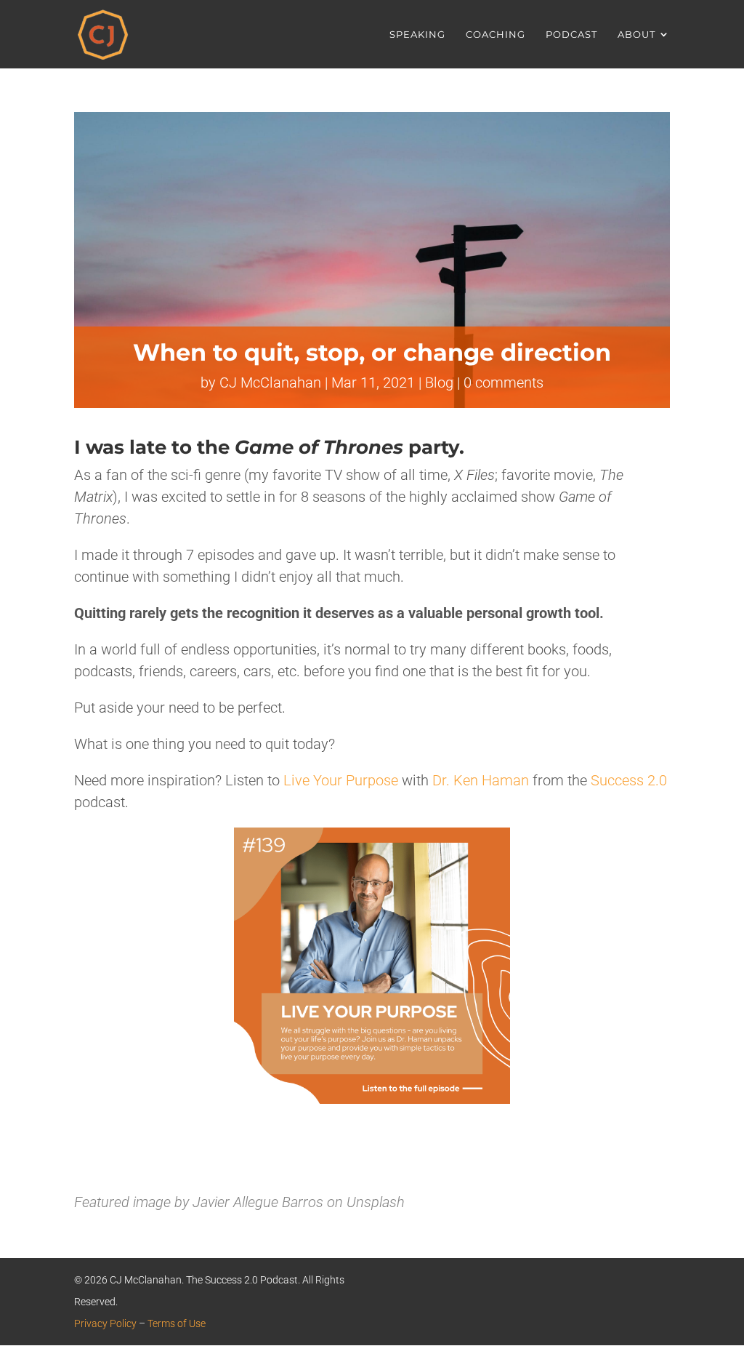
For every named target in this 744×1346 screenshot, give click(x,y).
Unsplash (376, 1202)
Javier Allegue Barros (258, 1202)
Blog (439, 382)
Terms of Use (176, 1323)
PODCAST (571, 34)
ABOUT (636, 34)
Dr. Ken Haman (480, 780)
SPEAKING (417, 34)
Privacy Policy (105, 1323)
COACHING (495, 34)
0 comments (503, 382)
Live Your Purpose (340, 780)
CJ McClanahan (270, 382)
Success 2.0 (629, 780)
